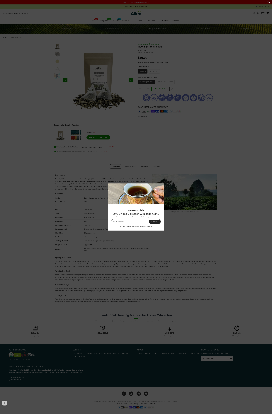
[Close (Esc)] (269, 2)
